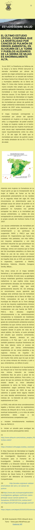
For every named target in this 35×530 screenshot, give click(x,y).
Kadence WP (17, 524)
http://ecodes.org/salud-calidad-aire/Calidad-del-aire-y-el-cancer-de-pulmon (17, 485)
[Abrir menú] (31, 5)
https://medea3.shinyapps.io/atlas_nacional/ (17, 447)
